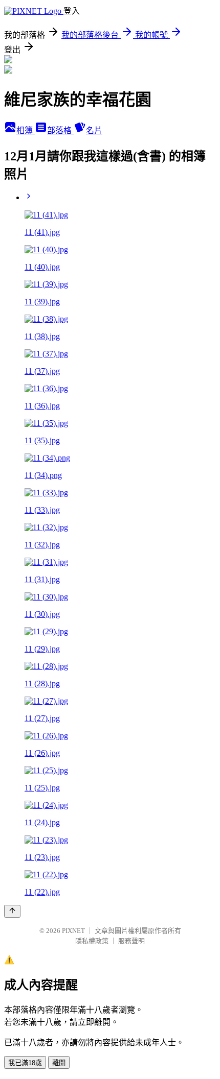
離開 (58, 1063)
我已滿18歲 (25, 1063)
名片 (94, 130)
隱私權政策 (91, 941)
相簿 (25, 130)
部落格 (60, 130)
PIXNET (73, 930)
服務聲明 (131, 941)
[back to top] (12, 911)
